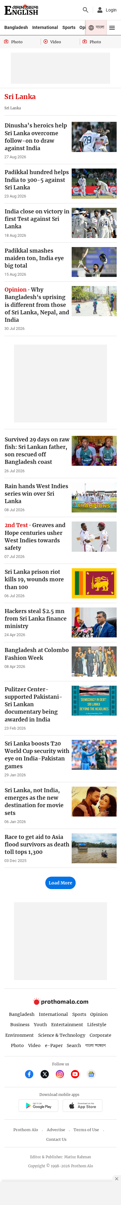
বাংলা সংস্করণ (95, 1046)
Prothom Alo (25, 1129)
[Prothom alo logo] (60, 1003)
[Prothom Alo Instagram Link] (62, 1075)
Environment (19, 1035)
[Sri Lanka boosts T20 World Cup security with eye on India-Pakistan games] (94, 755)
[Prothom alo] (21, 10)
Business (19, 1024)
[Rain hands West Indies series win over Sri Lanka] (94, 498)
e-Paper (54, 1045)
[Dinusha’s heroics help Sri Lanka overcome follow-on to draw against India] (94, 137)
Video (34, 1045)
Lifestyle (96, 1024)
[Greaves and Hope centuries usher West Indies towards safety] (94, 537)
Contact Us (56, 1139)
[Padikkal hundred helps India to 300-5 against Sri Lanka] (94, 184)
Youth (40, 1024)
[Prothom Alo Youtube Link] (77, 1075)
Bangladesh (16, 27)
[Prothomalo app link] (38, 1106)
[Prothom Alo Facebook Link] (31, 1075)
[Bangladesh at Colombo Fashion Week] (94, 661)
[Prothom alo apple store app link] (82, 1106)
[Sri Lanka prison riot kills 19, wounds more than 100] (94, 583)
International (45, 27)
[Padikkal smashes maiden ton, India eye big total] (94, 262)
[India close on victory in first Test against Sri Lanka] (94, 223)
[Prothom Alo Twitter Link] (47, 1075)
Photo (17, 1045)
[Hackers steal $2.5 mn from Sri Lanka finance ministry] (94, 622)
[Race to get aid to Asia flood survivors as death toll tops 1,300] (94, 848)
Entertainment (67, 1024)
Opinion (99, 1014)
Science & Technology (61, 1035)
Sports (68, 27)
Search (74, 1045)
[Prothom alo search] (85, 10)
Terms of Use (86, 1129)
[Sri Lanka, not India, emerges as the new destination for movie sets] (94, 802)
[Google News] (91, 1075)
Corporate (100, 1035)
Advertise (56, 1129)
